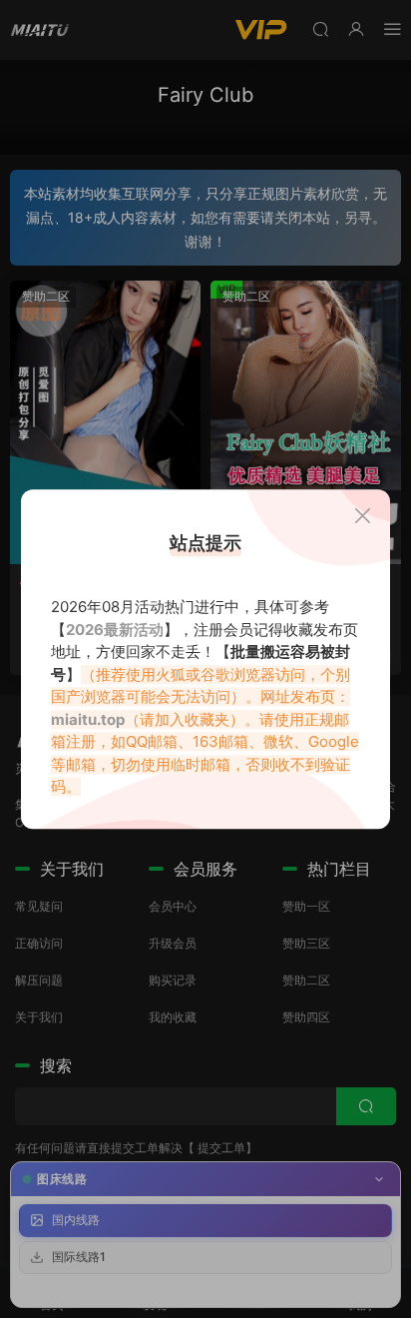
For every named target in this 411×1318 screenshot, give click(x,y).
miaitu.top (88, 719)
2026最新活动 (115, 629)
